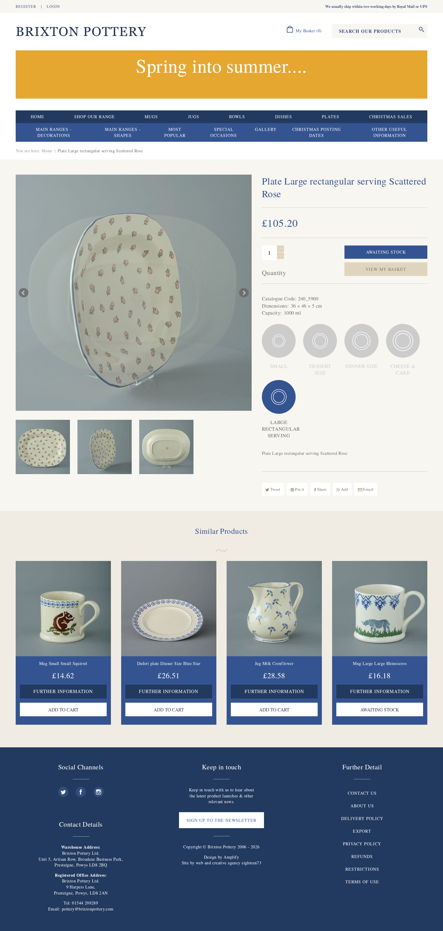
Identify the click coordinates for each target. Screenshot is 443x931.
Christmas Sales (390, 116)
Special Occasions (223, 132)
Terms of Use (362, 882)
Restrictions (362, 869)
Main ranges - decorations (54, 132)
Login (53, 6)
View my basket (386, 269)
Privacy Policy (362, 844)
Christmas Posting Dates (316, 132)
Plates (330, 116)
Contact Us (362, 793)
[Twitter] (63, 790)
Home (37, 116)
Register (26, 6)
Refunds (362, 856)
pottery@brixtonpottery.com (88, 909)
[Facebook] (81, 790)
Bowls (237, 116)
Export (362, 831)
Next (244, 293)
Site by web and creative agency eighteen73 (222, 863)
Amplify (231, 857)
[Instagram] (98, 790)
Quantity (274, 272)
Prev (23, 293)
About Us (362, 806)
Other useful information (389, 132)
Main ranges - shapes (123, 132)
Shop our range (94, 116)
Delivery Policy (362, 818)
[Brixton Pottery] (81, 32)
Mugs (151, 116)
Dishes (283, 116)
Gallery (266, 129)
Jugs (193, 116)
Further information (63, 691)
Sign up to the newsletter (221, 820)
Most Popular (175, 132)
